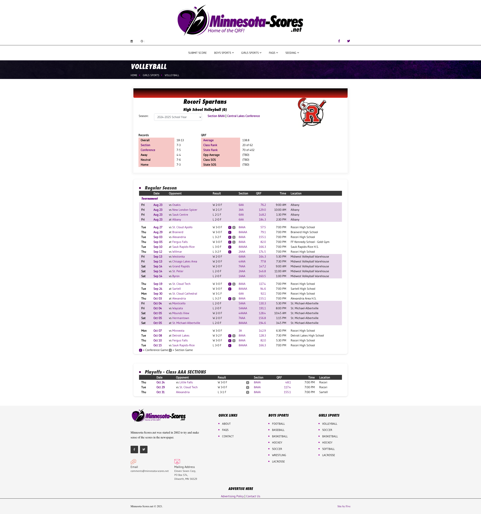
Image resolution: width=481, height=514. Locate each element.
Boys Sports (223, 53)
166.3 (262, 247)
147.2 (262, 266)
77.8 (263, 261)
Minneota (178, 330)
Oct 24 (161, 382)
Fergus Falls (180, 242)
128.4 (262, 313)
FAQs (225, 430)
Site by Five (343, 506)
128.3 (262, 335)
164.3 (262, 256)
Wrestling (279, 455)
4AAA (242, 261)
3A (240, 330)
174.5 (262, 251)
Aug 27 (158, 227)
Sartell (176, 288)
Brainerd (177, 232)
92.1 (263, 293)
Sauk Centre (180, 214)
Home (134, 75)
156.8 (262, 318)
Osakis (176, 205)
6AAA (242, 256)
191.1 (262, 308)
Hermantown (180, 318)
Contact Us (253, 496)
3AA (241, 210)
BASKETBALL (280, 436)
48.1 (288, 382)
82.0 (263, 242)
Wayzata (177, 308)
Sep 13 (158, 256)
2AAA (242, 251)
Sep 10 (158, 247)
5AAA (242, 303)
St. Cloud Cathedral (184, 293)
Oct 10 (158, 340)
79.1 (263, 232)
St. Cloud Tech (181, 284)
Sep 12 (158, 251)
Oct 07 (158, 330)
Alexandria (179, 237)
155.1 (262, 237)
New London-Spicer (184, 210)
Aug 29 (158, 232)
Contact (228, 436)
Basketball (330, 436)
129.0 (262, 210)
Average (208, 140)
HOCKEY (277, 442)
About (226, 423)
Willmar (177, 251)
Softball (328, 449)
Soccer (277, 449)
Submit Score (197, 53)
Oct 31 (161, 392)
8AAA (242, 227)
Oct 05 (158, 313)
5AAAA (243, 308)
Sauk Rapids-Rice (183, 247)
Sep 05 (158, 242)
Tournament (149, 198)
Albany (176, 219)
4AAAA (243, 313)
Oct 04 (158, 303)
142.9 (262, 330)
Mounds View (180, 313)
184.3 (262, 219)
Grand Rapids (181, 266)
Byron (176, 276)
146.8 (262, 271)
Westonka (178, 256)
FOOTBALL (278, 423)
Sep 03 (158, 237)
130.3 (262, 303)
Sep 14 (158, 266)
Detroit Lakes (180, 335)
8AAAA (243, 232)
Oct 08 (158, 335)
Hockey (327, 442)
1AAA (242, 276)
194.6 (262, 323)
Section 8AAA (216, 116)
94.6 (263, 288)
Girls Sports (250, 53)
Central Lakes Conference (243, 116)
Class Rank (210, 145)
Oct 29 (161, 387)
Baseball (278, 430)
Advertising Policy (232, 496)
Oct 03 (158, 298)
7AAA (242, 266)
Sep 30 (158, 293)
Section (145, 145)
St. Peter (177, 271)
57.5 (263, 227)
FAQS (272, 53)
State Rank (210, 150)
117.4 (262, 284)
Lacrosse (278, 461)
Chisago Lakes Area (184, 261)
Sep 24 (158, 288)
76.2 (263, 205)
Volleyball (172, 75)
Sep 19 (158, 284)
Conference (148, 150)
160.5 (262, 276)
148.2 (262, 214)
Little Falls (186, 382)
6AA (241, 205)
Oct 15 (158, 345)
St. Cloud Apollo (182, 227)
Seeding (291, 53)
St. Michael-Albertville (186, 323)
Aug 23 (158, 205)
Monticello (178, 303)
